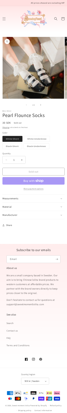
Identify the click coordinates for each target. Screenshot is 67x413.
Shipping (5, 127)
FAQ (9, 338)
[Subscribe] (56, 259)
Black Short (14, 147)
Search (10, 323)
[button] (4, 18)
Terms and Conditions (18, 345)
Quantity (6, 153)
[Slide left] (26, 104)
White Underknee (38, 139)
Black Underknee (38, 147)
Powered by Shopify (38, 405)
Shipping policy (25, 410)
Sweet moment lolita (21, 405)
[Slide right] (40, 104)
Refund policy (55, 405)
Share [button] (9, 225)
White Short (14, 139)
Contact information (43, 410)
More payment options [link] (34, 188)
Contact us (12, 330)
